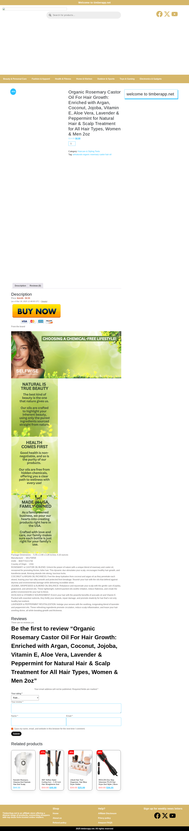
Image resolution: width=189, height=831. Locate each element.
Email (69, 716)
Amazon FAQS (105, 823)
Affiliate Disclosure (107, 813)
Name (14, 716)
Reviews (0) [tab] (35, 286)
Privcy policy (104, 818)
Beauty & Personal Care (15, 79)
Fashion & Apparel (41, 79)
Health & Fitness (63, 79)
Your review (17, 702)
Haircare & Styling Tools (89, 151)
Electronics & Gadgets (151, 79)
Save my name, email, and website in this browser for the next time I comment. (49, 729)
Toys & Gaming (127, 79)
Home (55, 813)
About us (57, 818)
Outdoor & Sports (106, 79)
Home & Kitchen (84, 79)
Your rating (16, 693)
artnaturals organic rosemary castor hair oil (92, 154)
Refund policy (59, 823)
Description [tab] (20, 286)
